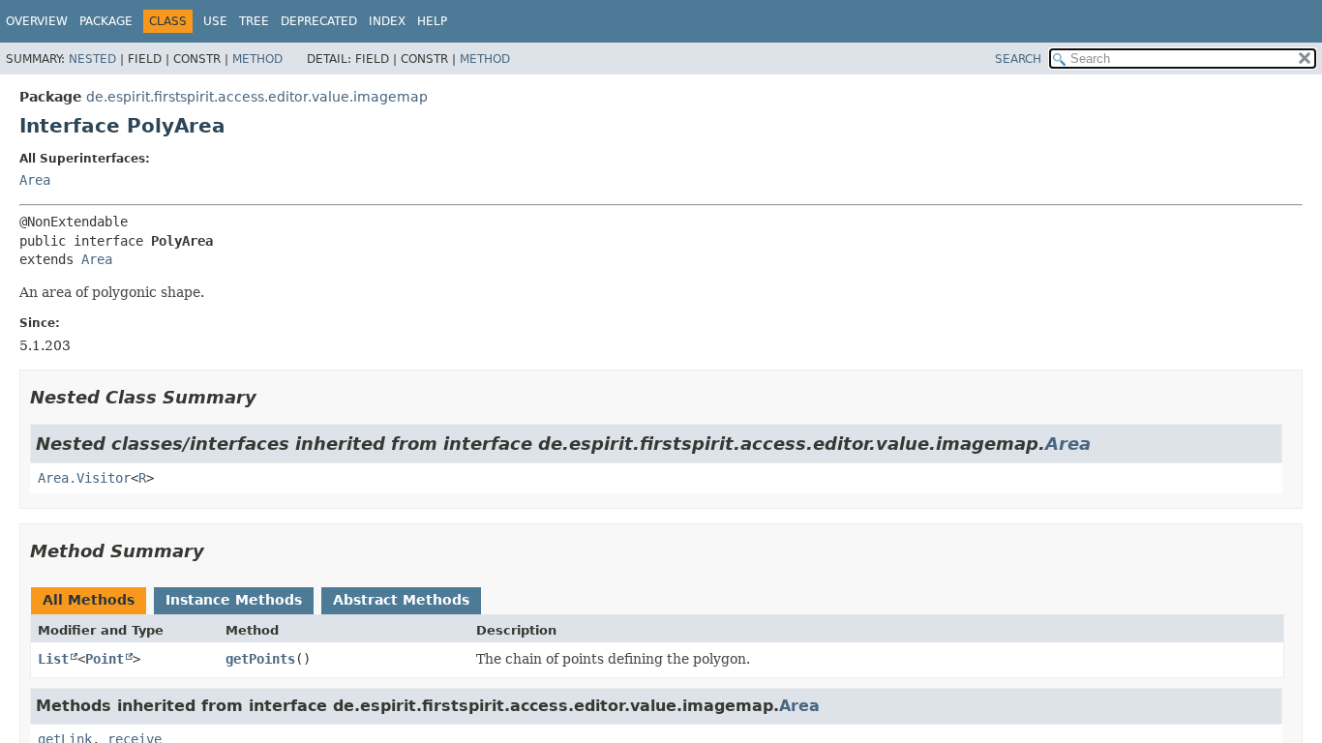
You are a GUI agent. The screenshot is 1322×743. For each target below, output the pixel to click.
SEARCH (1018, 59)
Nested (92, 59)
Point (104, 659)
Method (257, 59)
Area (34, 180)
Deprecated (319, 21)
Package (106, 21)
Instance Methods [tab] (233, 600)
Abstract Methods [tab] (401, 600)
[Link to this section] (270, 397)
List (53, 659)
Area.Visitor (84, 478)
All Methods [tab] (89, 600)
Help (432, 21)
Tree (254, 21)
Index (387, 21)
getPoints (260, 659)
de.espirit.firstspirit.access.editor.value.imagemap (257, 96)
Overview (37, 21)
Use (215, 21)
